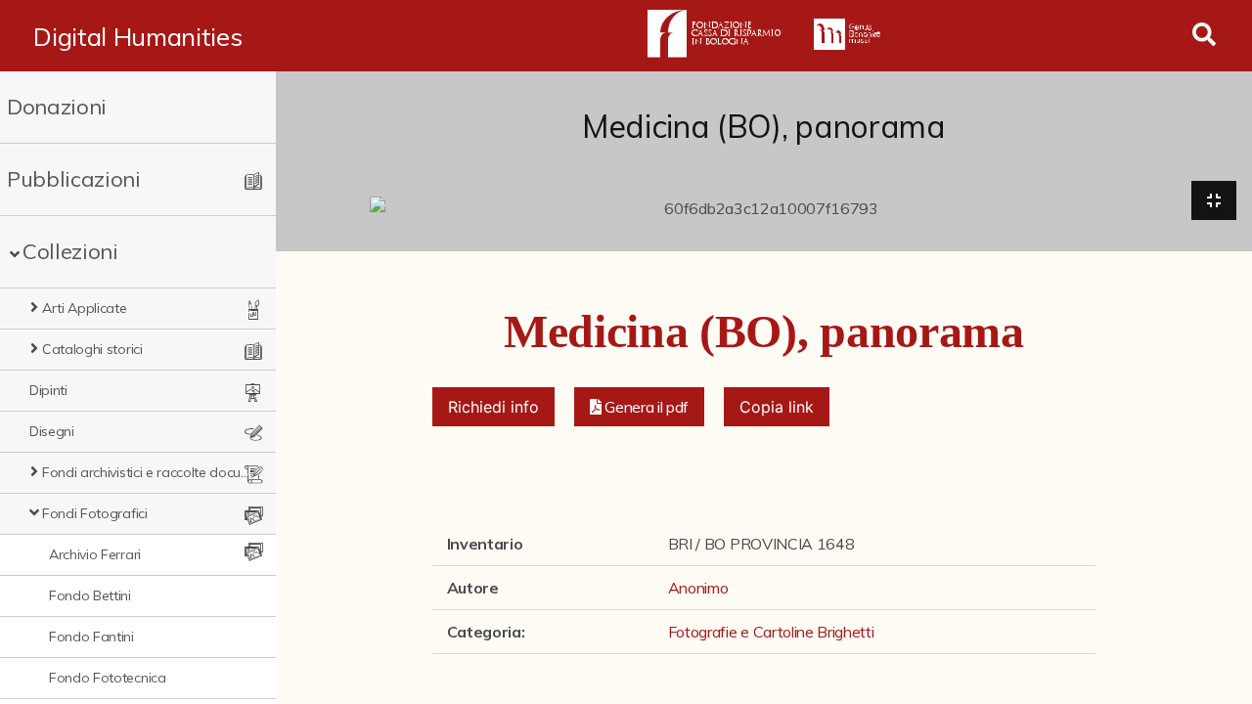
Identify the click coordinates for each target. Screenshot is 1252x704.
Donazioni (57, 106)
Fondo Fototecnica (107, 677)
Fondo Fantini (91, 636)
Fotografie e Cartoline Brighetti (771, 631)
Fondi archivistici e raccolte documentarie (146, 472)
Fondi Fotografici (95, 513)
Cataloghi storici (92, 349)
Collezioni (70, 251)
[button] (639, 406)
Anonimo (698, 587)
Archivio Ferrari (95, 554)
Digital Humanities (137, 36)
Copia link (776, 407)
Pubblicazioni (74, 179)
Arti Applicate (84, 308)
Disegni (51, 431)
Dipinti (48, 390)
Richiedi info (493, 407)
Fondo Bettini (90, 595)
